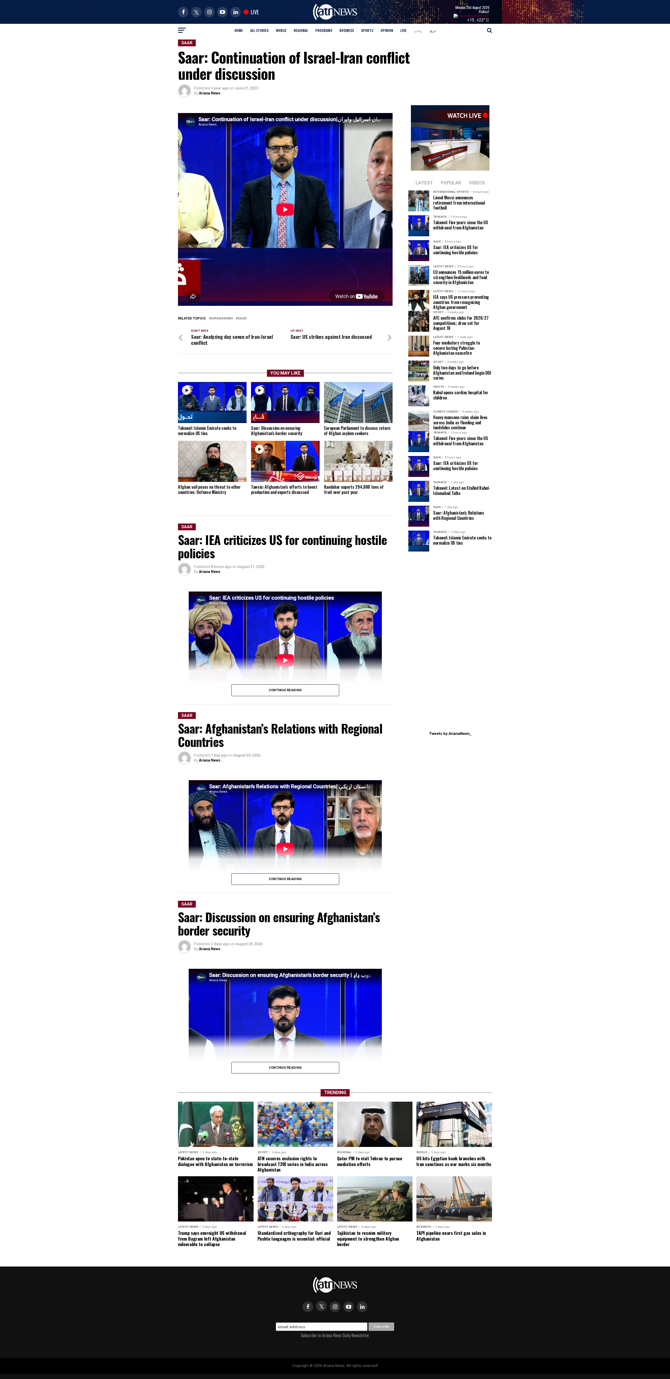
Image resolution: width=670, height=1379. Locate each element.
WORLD (281, 30)
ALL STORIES (259, 30)
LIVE (403, 30)
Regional (301, 30)
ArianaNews (222, 318)
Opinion (387, 30)
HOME (238, 30)
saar (242, 318)
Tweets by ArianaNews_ (450, 733)
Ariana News (209, 93)
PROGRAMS (323, 30)
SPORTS (367, 30)
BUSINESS (346, 30)
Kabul (484, 11)
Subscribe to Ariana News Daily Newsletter (335, 1335)
